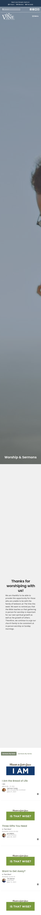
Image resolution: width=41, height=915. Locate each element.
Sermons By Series (25, 754)
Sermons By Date (8, 754)
